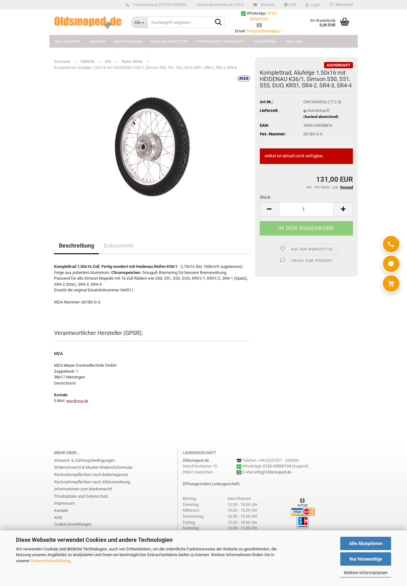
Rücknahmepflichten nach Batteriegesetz (91, 474)
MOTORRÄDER (127, 41)
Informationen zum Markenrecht (83, 489)
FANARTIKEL (264, 41)
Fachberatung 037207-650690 (159, 5)
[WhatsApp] (391, 264)
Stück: (265, 197)
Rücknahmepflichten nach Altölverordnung (92, 482)
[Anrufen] (391, 244)
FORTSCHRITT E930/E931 (220, 41)
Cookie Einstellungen (73, 524)
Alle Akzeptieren (366, 543)
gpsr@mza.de (77, 401)
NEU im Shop (67, 41)
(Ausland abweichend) (320, 117)
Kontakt (267, 5)
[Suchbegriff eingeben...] (218, 22)
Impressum (64, 503)
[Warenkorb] (391, 283)
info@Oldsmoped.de (272, 472)
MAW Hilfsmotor (169, 41)
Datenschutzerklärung (50, 560)
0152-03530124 (277, 466)
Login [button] (314, 5)
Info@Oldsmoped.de (265, 31)
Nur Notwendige (365, 559)
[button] (289, 5)
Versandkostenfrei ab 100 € (220, 5)
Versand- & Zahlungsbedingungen (84, 460)
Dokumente (119, 245)
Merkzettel (343, 5)
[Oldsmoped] (88, 22)
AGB (58, 517)
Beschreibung (76, 245)
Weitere (294, 41)
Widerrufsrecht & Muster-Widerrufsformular (93, 467)
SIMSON (97, 41)
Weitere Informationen (366, 572)
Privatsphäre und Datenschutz (81, 496)
